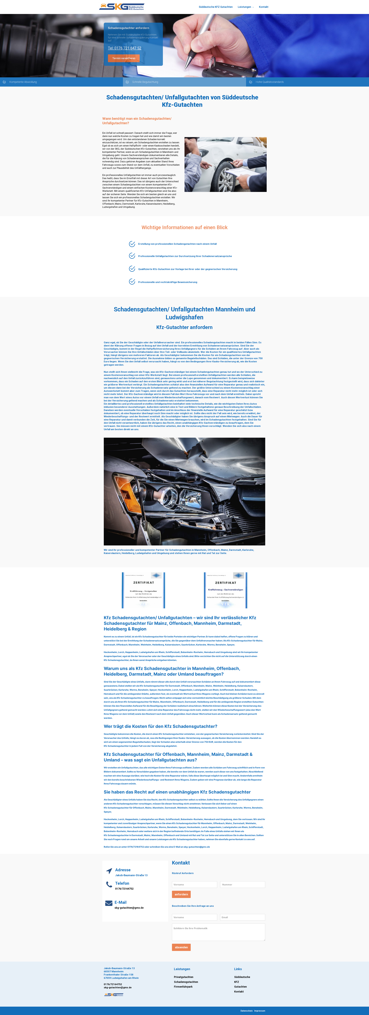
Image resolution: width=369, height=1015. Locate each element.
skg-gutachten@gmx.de (129, 907)
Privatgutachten (183, 976)
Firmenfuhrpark (183, 986)
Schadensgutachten (186, 981)
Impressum (259, 1011)
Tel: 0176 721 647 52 (124, 48)
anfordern (181, 894)
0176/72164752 (124, 888)
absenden (181, 947)
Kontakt (239, 991)
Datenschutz (247, 1011)
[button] (124, 58)
